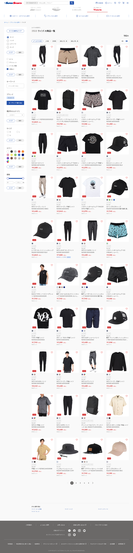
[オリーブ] (35, 156)
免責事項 (37, 544)
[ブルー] (114, 200)
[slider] (8, 178)
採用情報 (120, 544)
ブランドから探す (15, 22)
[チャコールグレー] (112, 200)
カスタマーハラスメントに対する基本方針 (73, 544)
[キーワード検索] (72, 3)
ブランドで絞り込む (16, 103)
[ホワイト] (35, 112)
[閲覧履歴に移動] (115, 3)
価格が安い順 (63, 41)
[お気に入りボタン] (52, 47)
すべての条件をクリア (15, 31)
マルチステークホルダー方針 (98, 544)
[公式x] (69, 530)
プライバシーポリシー (49, 544)
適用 (20, 52)
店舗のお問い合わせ (78, 525)
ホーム (6, 22)
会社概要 (112, 544)
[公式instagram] (79, 530)
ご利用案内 (29, 525)
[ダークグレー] (57, 287)
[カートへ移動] (123, 3)
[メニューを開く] (128, 3)
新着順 (54, 41)
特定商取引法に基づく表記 (23, 544)
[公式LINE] (74, 535)
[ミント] (107, 243)
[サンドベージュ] (35, 69)
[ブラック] (32, 69)
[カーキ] (59, 287)
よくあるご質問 (44, 525)
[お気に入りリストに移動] (119, 3)
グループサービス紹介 (101, 525)
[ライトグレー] (84, 331)
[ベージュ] (57, 69)
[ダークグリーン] (109, 200)
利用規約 (10, 544)
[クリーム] (107, 418)
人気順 (47, 41)
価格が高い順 (74, 41)
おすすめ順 (38, 41)
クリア (11, 52)
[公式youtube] (84, 530)
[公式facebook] (74, 530)
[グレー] (109, 112)
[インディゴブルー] (84, 69)
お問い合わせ (61, 525)
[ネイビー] (64, 287)
